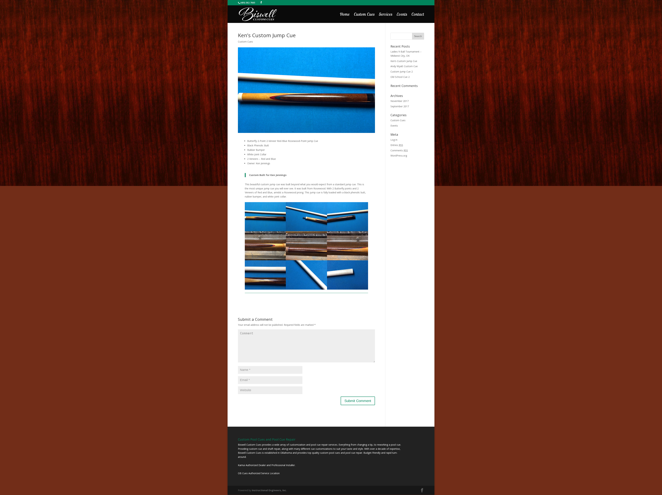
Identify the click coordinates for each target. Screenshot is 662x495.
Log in (393, 139)
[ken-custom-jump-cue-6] (306, 289)
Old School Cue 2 (400, 77)
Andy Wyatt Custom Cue (404, 66)
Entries (396, 145)
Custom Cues (364, 15)
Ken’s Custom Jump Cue (403, 61)
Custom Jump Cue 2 (401, 71)
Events (402, 15)
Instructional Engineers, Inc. (269, 490)
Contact (418, 15)
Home (345, 15)
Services (385, 15)
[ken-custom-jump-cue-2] (265, 289)
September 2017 (399, 106)
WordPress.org (398, 155)
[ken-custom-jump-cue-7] (347, 289)
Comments (399, 150)
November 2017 (399, 101)
